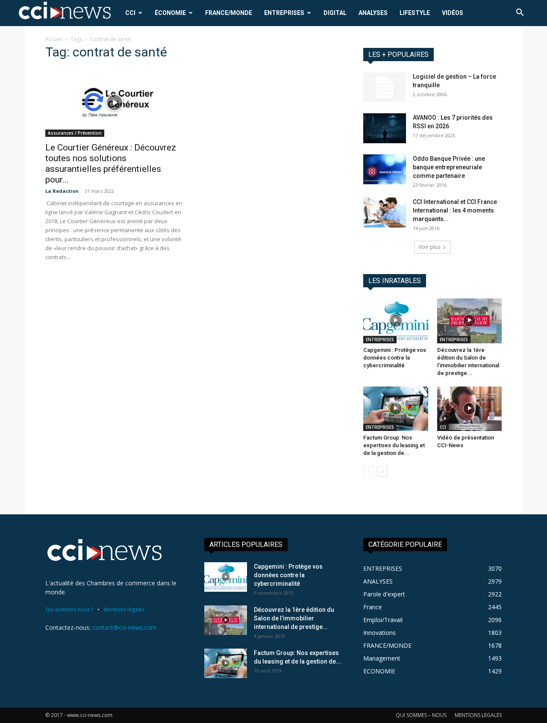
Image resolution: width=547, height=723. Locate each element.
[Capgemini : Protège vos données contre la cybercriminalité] (395, 320)
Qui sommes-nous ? (69, 609)
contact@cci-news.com (124, 627)
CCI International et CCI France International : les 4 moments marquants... (455, 210)
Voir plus (429, 247)
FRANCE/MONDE (228, 12)
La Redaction (62, 191)
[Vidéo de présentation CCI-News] (469, 409)
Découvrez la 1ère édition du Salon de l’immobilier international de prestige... (294, 618)
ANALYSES (373, 12)
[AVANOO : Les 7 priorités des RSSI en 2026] (384, 128)
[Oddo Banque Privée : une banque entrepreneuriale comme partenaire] (384, 169)
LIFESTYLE (415, 12)
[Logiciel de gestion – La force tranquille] (384, 87)
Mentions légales (124, 609)
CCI (130, 12)
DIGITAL (335, 12)
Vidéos (452, 12)
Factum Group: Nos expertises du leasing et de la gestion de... (394, 445)
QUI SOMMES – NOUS (421, 715)
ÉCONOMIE (170, 12)
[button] (519, 13)
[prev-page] (368, 471)
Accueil (53, 39)
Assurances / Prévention (75, 133)
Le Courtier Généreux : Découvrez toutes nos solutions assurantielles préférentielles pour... (110, 163)
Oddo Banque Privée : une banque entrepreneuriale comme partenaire (449, 167)
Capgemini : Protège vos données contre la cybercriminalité (394, 358)
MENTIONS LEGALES (478, 715)
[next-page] (382, 471)
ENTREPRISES (284, 12)
